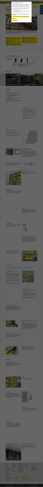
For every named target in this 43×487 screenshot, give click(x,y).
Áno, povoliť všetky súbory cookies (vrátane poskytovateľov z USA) (21, 16)
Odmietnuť (14, 18)
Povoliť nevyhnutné (15, 20)
